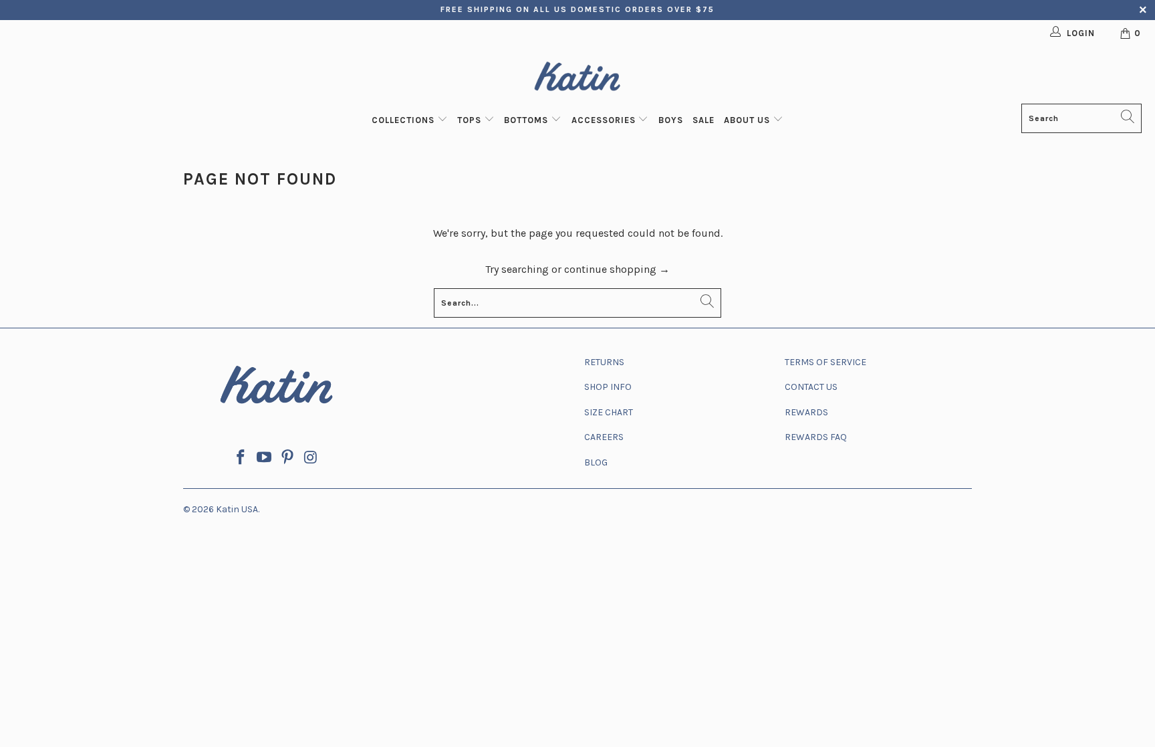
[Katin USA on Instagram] (311, 458)
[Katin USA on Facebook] (241, 458)
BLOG (596, 462)
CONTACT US (811, 387)
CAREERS (604, 437)
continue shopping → (617, 269)
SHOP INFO (608, 387)
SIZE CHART (608, 412)
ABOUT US (748, 120)
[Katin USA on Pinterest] (288, 458)
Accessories (604, 120)
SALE (703, 120)
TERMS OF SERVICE (825, 362)
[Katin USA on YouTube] (265, 458)
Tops (470, 120)
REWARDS (806, 412)
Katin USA (237, 509)
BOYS (670, 120)
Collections (404, 120)
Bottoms (527, 120)
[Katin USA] (577, 79)
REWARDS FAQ (816, 437)
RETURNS (604, 362)
